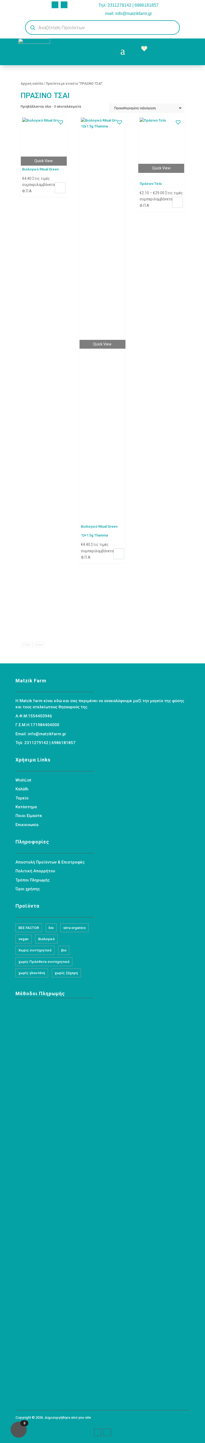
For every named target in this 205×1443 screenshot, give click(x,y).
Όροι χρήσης (27, 888)
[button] (60, 121)
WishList (23, 780)
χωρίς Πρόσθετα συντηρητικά (43, 962)
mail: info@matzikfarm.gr (128, 13)
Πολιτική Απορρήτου (35, 871)
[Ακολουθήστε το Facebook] (55, 4)
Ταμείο (22, 798)
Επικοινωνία (26, 824)
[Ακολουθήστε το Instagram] (64, 4)
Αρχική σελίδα (32, 83)
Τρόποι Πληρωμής (32, 880)
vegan (23, 939)
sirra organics (74, 928)
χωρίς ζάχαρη (66, 973)
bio (51, 928)
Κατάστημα (26, 806)
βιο (63, 950)
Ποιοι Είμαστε (28, 815)
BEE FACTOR (28, 928)
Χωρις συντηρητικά (35, 950)
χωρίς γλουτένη (31, 973)
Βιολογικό (46, 939)
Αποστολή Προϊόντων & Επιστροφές (50, 862)
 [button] (60, 187)
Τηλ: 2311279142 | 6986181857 (128, 5)
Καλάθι (22, 789)
